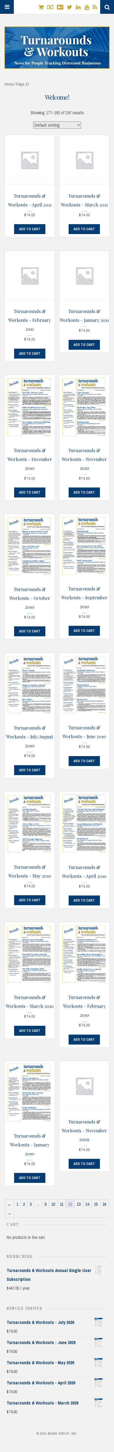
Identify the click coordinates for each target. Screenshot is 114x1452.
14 (87, 1204)
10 (53, 1204)
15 (96, 1204)
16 (104, 1204)
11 (61, 1204)
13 (79, 1204)
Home (9, 84)
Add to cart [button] (29, 229)
